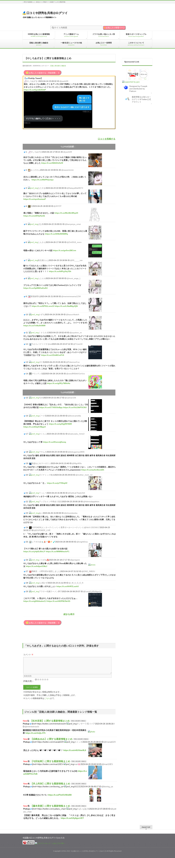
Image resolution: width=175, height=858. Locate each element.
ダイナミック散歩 (46, 475)
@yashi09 (64, 81)
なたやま (42, 188)
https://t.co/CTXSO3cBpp (51, 407)
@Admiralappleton (91, 501)
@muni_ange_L (74, 278)
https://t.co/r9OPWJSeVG (58, 601)
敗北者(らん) (43, 260)
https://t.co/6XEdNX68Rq (56, 234)
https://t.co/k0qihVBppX (34, 427)
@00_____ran (76, 260)
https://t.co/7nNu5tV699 (34, 325)
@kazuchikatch (72, 314)
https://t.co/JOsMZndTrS (52, 355)
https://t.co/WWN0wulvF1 (57, 551)
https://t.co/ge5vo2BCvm (64, 250)
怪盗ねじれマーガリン (41, 463)
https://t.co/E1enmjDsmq (54, 442)
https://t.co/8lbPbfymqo (43, 180)
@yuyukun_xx (76, 332)
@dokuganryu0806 (76, 452)
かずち (42, 314)
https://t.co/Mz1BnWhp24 (66, 213)
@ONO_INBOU (88, 571)
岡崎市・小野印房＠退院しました (46, 571)
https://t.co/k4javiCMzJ (36, 566)
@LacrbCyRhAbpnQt (92, 591)
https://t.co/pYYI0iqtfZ (57, 483)
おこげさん (35, 170)
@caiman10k (70, 398)
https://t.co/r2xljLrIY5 (35, 733)
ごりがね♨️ (44, 560)
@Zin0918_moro (74, 242)
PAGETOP (146, 827)
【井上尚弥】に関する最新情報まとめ (50, 783)
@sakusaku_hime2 (76, 434)
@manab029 (110, 742)
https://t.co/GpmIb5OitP (35, 90)
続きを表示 (69, 614)
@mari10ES (107, 764)
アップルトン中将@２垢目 (50, 501)
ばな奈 (41, 224)
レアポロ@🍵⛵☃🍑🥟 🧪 (43, 542)
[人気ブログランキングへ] (29, 843)
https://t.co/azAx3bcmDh (92, 470)
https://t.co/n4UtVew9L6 (74, 750)
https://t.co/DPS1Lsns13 (43, 306)
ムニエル (42, 278)
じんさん (42, 242)
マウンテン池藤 (38, 373)
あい (41, 513)
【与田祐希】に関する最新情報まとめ (50, 761)
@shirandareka (70, 513)
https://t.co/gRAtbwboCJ (34, 601)
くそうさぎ (43, 332)
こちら (47, 698)
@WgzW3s (77, 463)
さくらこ (43, 434)
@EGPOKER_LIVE (42, 530)
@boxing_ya (107, 786)
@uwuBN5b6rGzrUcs (75, 373)
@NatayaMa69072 (75, 188)
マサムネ (43, 452)
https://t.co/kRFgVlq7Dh (60, 271)
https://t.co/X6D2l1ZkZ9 (52, 163)
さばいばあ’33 (83, 809)
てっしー (43, 493)
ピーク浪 (43, 416)
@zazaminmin (67, 170)
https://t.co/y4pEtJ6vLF (34, 551)
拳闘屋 (77, 786)
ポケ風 (42, 362)
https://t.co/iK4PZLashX (67, 586)
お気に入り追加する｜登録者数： (44, 73)
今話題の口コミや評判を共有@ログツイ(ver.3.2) (88, 851)
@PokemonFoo (73, 362)
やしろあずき (32, 81)
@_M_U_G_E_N (76, 583)
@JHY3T (58, 206)
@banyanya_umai (73, 224)
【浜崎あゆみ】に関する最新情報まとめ (51, 739)
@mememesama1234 (71, 296)
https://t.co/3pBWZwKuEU (35, 288)
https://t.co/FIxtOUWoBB (60, 795)
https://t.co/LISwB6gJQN (66, 306)
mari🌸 (77, 764)
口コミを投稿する (106, 139)
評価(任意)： (28, 681)
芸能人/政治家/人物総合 (58, 66)
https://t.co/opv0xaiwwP (34, 199)
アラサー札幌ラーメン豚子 (50, 591)
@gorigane (75, 560)
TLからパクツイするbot (42, 344)
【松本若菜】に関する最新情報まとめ (50, 721)
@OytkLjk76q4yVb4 (76, 493)
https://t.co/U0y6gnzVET (72, 818)
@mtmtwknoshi (32, 726)
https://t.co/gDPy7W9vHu (58, 383)
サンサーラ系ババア (86, 724)
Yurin (41, 398)
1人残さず (43, 583)
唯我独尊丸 (35, 296)
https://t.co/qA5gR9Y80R (60, 424)
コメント (28, 654)
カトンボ (78, 742)
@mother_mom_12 (84, 475)
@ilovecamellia (74, 416)
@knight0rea (82, 542)
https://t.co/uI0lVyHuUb (34, 216)
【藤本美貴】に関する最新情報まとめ (50, 806)
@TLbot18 (77, 344)
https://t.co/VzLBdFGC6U (75, 407)
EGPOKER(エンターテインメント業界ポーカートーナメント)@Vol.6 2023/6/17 (66, 527)
